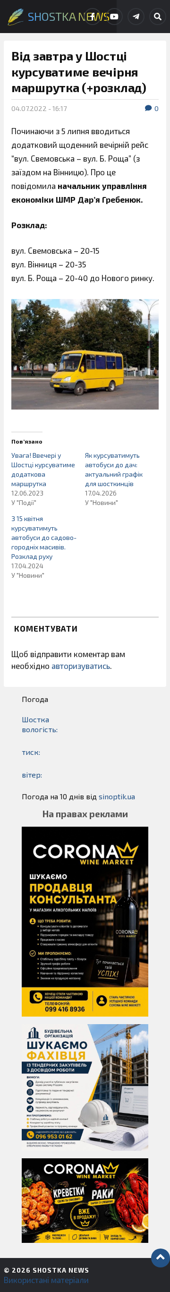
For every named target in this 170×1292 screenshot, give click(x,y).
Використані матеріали (46, 1279)
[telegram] (136, 16)
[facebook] (92, 16)
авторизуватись (80, 665)
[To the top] (160, 1258)
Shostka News (61, 1270)
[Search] (157, 16)
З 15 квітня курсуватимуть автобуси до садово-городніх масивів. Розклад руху (43, 537)
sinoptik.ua (117, 796)
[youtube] (114, 16)
